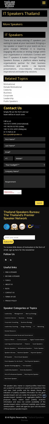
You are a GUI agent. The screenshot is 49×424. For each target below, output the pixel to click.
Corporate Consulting (11, 322)
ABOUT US (9, 284)
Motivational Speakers (25, 348)
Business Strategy (26, 322)
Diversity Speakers (26, 370)
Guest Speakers (38, 344)
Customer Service (10, 318)
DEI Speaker (8, 357)
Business (8, 92)
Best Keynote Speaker (31, 374)
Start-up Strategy (31, 313)
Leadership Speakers (11, 370)
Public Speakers (11, 101)
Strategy (29, 318)
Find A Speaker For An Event (14, 361)
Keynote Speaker (36, 352)
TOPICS (8, 280)
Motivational (9, 84)
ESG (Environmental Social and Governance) (19, 335)
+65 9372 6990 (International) (16, 123)
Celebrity (8, 90)
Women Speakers (10, 348)
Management (19, 313)
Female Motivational (13, 87)
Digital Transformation (37, 339)
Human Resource (10, 331)
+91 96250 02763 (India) (14, 126)
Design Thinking (26, 326)
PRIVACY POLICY (11, 301)
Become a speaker (12, 276)
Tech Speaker (26, 365)
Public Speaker (39, 348)
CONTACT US (10, 292)
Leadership (9, 98)
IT (34, 326)
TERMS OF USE (10, 297)
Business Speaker (23, 352)
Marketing (40, 326)
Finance (27, 344)
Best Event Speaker (11, 378)
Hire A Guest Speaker (21, 357)
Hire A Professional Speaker (13, 374)
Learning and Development (13, 344)
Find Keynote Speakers (32, 361)
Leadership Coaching (11, 326)
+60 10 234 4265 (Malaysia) (15, 129)
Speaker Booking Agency (12, 365)
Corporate (8, 95)
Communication (22, 339)
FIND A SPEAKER (11, 272)
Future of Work (9, 339)
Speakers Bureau (10, 352)
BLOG (7, 288)
